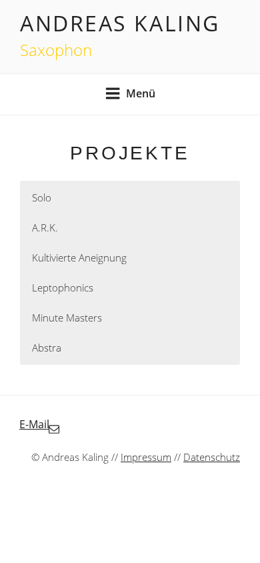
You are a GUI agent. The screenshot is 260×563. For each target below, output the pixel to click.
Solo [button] (41, 197)
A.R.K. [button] (45, 227)
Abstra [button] (46, 347)
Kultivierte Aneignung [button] (79, 257)
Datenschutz (211, 457)
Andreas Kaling (120, 23)
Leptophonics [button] (62, 287)
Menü (140, 93)
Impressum (146, 457)
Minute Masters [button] (67, 317)
